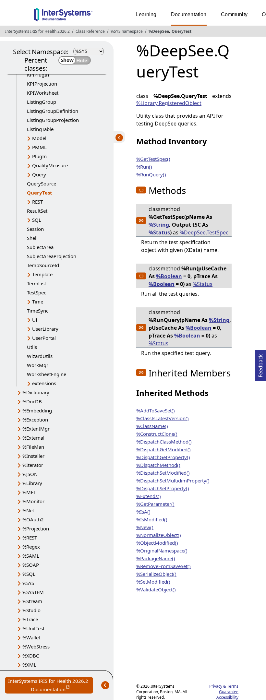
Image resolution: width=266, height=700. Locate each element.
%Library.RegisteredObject (168, 103)
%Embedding (37, 410)
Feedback (260, 363)
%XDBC (30, 655)
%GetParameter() (155, 504)
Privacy (215, 686)
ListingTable (40, 129)
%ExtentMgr (36, 428)
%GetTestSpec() (153, 159)
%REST (29, 537)
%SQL (28, 574)
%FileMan (33, 447)
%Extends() (148, 496)
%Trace (30, 619)
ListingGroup (41, 102)
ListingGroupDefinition (52, 111)
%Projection (35, 528)
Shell (32, 238)
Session (35, 229)
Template (42, 274)
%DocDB (32, 401)
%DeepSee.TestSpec (204, 232)
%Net (28, 510)
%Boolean (169, 276)
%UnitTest (33, 628)
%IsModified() (151, 519)
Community (234, 14)
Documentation (189, 14)
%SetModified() (153, 581)
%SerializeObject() (156, 574)
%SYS (28, 583)
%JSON (30, 474)
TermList (36, 283)
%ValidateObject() (156, 589)
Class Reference (90, 31)
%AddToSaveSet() (155, 410)
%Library (32, 483)
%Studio (31, 610)
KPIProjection (42, 83)
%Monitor (33, 501)
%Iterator (32, 465)
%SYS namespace (127, 31)
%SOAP (30, 565)
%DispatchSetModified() (163, 472)
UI (34, 319)
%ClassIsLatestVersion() (162, 418)
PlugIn (39, 156)
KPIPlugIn (38, 74)
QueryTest (181, 31)
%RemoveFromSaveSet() (163, 566)
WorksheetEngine (46, 374)
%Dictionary (35, 392)
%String (159, 224)
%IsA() (143, 511)
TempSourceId (43, 265)
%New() (144, 527)
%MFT (29, 492)
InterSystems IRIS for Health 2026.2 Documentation (50, 686)
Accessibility (227, 697)
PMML (39, 147)
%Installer (33, 456)
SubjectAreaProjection (51, 256)
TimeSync (37, 310)
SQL (36, 220)
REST (37, 201)
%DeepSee (159, 31)
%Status (159, 232)
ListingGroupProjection (53, 120)
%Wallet (31, 637)
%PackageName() (155, 558)
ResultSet (37, 211)
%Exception (35, 419)
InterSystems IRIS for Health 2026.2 (37, 31)
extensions (44, 383)
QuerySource (41, 183)
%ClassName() (152, 426)
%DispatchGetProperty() (163, 457)
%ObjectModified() (157, 543)
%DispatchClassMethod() (164, 441)
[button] (141, 190)
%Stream (32, 601)
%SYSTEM (33, 592)
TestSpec (36, 292)
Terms (232, 686)
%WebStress (36, 646)
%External (33, 437)
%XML (29, 664)
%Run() (144, 166)
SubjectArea (40, 247)
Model (39, 138)
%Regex (31, 546)
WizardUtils (40, 356)
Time (37, 301)
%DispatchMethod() (158, 465)
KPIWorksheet (42, 92)
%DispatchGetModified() (163, 449)
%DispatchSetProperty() (162, 488)
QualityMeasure (50, 165)
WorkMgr (37, 365)
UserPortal (44, 338)
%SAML (30, 555)
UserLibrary (45, 329)
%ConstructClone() (156, 434)
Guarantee (228, 691)
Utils (32, 347)
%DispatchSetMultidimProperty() (173, 480)
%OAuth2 (33, 519)
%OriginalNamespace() (161, 550)
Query (39, 174)
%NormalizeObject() (158, 535)
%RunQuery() (151, 174)
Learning (146, 14)
